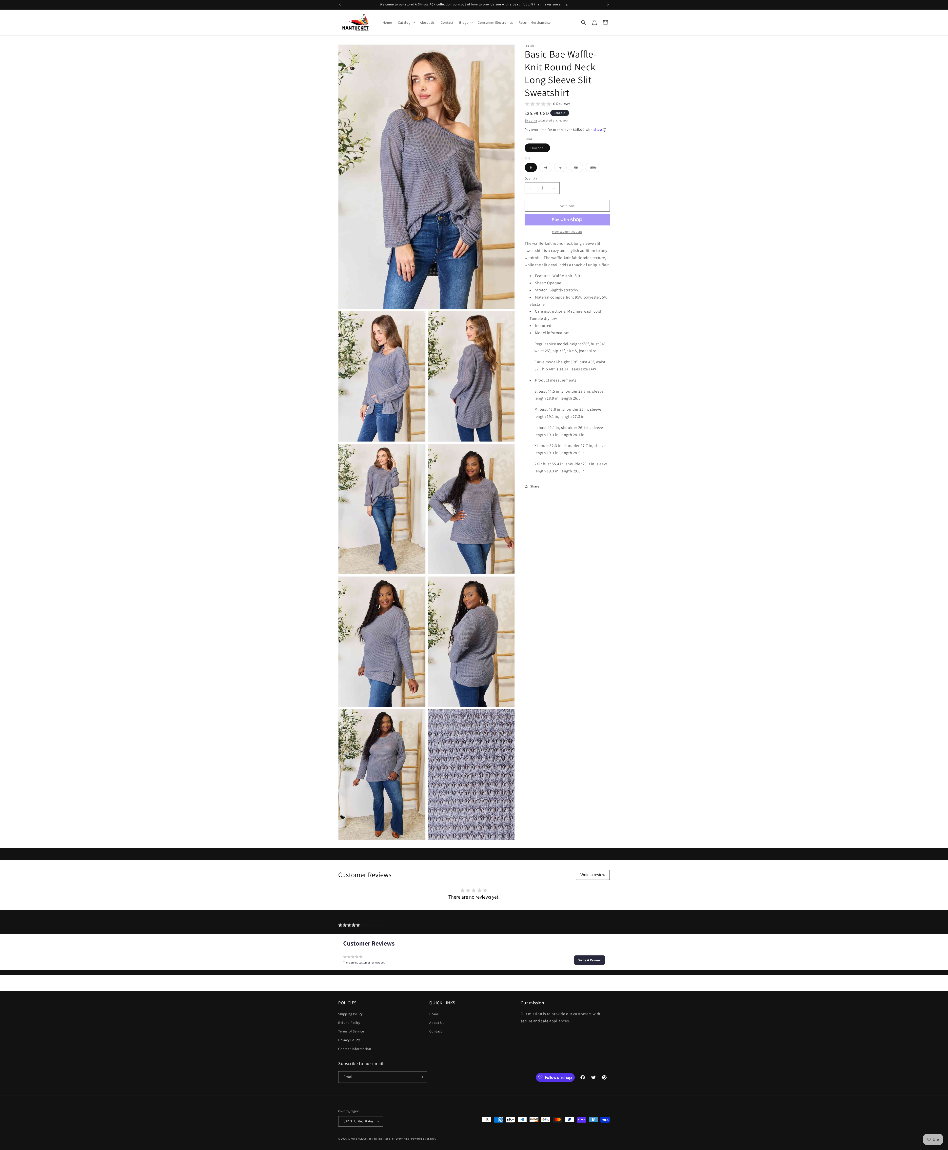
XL (578, 168)
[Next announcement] (608, 4)
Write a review (592, 875)
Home (434, 1014)
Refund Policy (349, 1022)
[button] (406, 22)
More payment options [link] (567, 231)
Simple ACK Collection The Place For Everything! (379, 1138)
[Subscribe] (421, 1077)
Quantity (531, 178)
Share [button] (534, 486)
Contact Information (354, 1049)
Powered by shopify (423, 1138)
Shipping (531, 120)
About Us (436, 1022)
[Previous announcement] (340, 4)
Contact (435, 1031)
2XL (595, 168)
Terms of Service (351, 1031)
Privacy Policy (349, 1040)
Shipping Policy (350, 1014)
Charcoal (540, 148)
